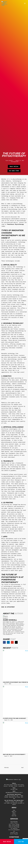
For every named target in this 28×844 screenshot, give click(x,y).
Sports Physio (14, 822)
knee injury (17, 302)
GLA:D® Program (14, 833)
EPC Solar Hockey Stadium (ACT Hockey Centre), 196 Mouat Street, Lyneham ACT (14, 785)
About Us (14, 811)
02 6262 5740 (14, 789)
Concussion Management (14, 829)
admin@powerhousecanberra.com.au (14, 792)
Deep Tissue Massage (14, 825)
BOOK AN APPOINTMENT (8, 607)
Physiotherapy (14, 821)
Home (14, 810)
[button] (4, 642)
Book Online (7, 841)
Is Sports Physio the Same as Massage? (14, 718)
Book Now (14, 815)
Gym (14, 831)
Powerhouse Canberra (10, 592)
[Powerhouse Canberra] (4, 3)
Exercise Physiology (14, 827)
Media (14, 812)
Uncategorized (14, 161)
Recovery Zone (14, 832)
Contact (14, 814)
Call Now (21, 841)
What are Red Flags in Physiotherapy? (14, 754)
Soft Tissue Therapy (14, 824)
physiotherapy (17, 179)
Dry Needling (14, 828)
